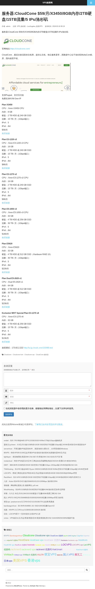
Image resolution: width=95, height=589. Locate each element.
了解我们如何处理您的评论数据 (48, 424)
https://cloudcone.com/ (20, 49)
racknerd (16, 549)
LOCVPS (66, 544)
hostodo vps (40, 545)
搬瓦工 (78, 554)
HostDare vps (36, 540)
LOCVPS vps (77, 545)
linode (58, 545)
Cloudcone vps (29, 355)
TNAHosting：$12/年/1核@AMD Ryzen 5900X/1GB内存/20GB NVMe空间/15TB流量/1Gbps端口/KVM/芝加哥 (46, 469)
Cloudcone (8, 355)
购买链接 (6, 133)
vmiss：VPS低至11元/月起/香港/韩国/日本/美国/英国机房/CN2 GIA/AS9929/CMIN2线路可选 (39, 518)
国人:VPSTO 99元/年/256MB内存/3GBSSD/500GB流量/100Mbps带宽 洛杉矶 (33, 498)
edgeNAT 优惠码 (12, 540)
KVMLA (53, 545)
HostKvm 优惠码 (21, 545)
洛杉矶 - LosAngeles (28, 26)
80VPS (6, 536)
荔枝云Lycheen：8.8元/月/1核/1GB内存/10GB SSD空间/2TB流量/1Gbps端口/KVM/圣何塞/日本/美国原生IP (45, 445)
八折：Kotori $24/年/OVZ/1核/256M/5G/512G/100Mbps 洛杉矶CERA (30, 481)
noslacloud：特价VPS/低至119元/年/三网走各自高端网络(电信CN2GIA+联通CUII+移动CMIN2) (40, 461)
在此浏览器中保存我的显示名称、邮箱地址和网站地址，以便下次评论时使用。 (40, 408)
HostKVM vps (9, 545)
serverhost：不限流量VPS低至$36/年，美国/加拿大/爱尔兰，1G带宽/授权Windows (36, 449)
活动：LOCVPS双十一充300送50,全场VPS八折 (22, 514)
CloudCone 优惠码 (56, 536)
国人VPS (68, 554)
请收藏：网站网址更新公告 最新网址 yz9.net (21, 485)
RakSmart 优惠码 (82, 550)
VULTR (40, 555)
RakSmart (57, 549)
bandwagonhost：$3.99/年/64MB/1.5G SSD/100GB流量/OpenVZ (29, 506)
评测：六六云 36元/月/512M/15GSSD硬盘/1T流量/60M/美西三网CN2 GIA (32, 493)
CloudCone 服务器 (42, 355)
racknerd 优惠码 (44, 549)
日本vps (8, 561)
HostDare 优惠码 (52, 540)
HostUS (47, 545)
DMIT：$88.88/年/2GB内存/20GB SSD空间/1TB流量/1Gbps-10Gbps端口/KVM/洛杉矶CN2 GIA (40, 465)
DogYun (73, 536)
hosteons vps (73, 540)
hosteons (64, 540)
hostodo (31, 545)
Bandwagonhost (16, 536)
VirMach (9, 554)
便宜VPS (50, 554)
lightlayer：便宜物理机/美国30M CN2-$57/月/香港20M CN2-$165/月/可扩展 (33, 457)
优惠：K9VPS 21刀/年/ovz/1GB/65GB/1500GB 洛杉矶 (25, 510)
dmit (69, 536)
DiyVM (66, 536)
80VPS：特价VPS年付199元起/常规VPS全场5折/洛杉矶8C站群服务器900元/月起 (35, 453)
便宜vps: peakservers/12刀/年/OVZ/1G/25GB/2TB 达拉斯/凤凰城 (29, 502)
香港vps (33, 560)
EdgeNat (80, 536)
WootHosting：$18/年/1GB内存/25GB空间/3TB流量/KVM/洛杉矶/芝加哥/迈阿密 (34, 489)
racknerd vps (28, 549)
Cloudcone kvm (18, 355)
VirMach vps (18, 555)
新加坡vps (87, 555)
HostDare (23, 539)
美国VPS (39, 26)
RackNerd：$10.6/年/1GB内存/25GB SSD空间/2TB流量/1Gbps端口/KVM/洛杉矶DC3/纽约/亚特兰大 (42, 477)
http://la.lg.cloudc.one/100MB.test (38, 348)
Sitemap (42, 586)
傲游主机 (60, 555)
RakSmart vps (69, 550)
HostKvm (82, 540)
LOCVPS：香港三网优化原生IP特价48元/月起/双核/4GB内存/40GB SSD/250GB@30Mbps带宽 (40, 473)
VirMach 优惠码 (30, 555)
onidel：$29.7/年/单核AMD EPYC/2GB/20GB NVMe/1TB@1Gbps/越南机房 (33, 440)
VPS (18, 26)
